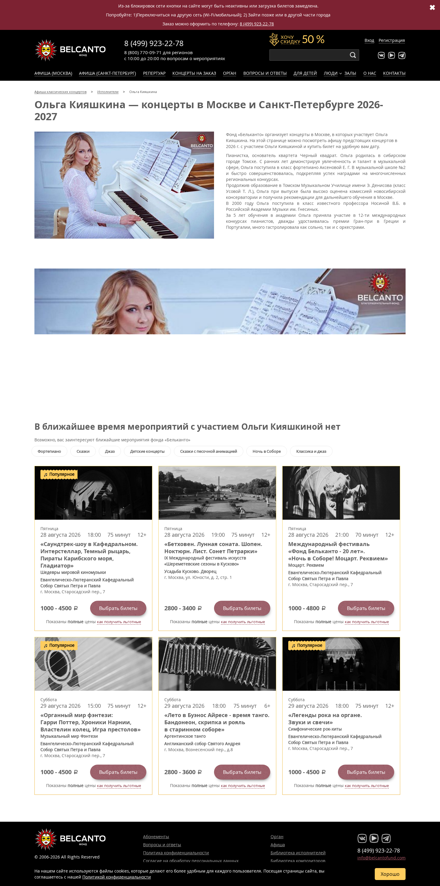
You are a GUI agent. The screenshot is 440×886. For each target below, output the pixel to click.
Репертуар (154, 73)
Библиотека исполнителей (298, 852)
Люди (331, 73)
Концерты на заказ (194, 73)
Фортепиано (49, 451)
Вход (369, 40)
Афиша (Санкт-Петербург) (107, 73)
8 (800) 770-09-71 (143, 52)
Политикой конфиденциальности (116, 877)
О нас (369, 73)
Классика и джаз (311, 451)
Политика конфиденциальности (176, 852)
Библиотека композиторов (298, 861)
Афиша (278, 844)
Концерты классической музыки (70, 50)
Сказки (83, 451)
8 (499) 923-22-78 (257, 24)
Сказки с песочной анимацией (208, 451)
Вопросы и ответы (265, 73)
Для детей (305, 73)
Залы (350, 73)
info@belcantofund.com (381, 858)
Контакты (394, 73)
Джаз (110, 451)
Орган (229, 73)
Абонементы (156, 836)
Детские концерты (147, 451)
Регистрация (392, 40)
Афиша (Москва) (53, 73)
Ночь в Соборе (267, 451)
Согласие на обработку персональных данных (191, 861)
